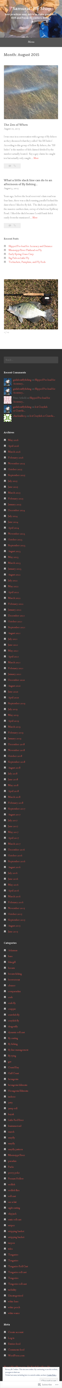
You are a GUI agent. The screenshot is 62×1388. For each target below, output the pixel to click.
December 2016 (16, 849)
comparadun (14, 991)
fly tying (12, 1055)
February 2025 (15, 498)
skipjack (12, 1213)
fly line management (18, 1050)
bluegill (12, 962)
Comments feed (16, 1349)
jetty (10, 1102)
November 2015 (16, 908)
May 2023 (13, 557)
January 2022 (14, 610)
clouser (11, 985)
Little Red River (16, 1120)
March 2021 (14, 662)
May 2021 (13, 650)
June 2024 (13, 522)
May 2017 (13, 832)
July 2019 (12, 709)
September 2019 (16, 703)
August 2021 (14, 633)
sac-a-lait (12, 1202)
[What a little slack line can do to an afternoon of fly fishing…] (15, 225)
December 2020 (16, 680)
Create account (15, 1332)
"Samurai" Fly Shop (31, 8)
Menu (31, 42)
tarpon (11, 1243)
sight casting (14, 1208)
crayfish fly (13, 1020)
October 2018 (15, 756)
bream (11, 968)
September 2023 (16, 545)
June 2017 (13, 826)
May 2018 (13, 785)
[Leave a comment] (10, 166)
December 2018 (16, 744)
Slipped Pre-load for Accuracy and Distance (30, 246)
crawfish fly (14, 1015)
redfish (11, 1184)
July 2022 (12, 580)
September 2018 (16, 762)
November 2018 (16, 750)
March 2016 (14, 896)
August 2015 (14, 925)
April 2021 (13, 656)
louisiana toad (14, 1126)
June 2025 (13, 487)
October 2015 (15, 914)
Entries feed (14, 1344)
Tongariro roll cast (17, 1272)
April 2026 (13, 446)
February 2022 (15, 604)
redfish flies (14, 1190)
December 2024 (16, 510)
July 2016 (12, 873)
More (35, 158)
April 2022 (13, 592)
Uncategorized (15, 1295)
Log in (11, 1338)
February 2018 (15, 803)
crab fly (12, 1003)
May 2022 (13, 586)
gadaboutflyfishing (22, 380)
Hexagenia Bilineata (18, 1091)
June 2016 (13, 879)
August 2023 (14, 551)
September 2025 (16, 475)
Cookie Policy (51, 1375)
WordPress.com (16, 1355)
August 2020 (14, 686)
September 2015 (16, 920)
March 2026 (14, 452)
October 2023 (15, 539)
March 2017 (14, 844)
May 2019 (13, 715)
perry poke (14, 1173)
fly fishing (13, 1044)
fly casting (13, 1038)
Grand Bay (13, 1067)
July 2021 (12, 639)
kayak (11, 1114)
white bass (13, 1301)
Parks (11, 1167)
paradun (12, 1161)
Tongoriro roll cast (17, 1284)
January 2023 (14, 569)
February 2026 (15, 457)
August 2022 (14, 574)
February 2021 (15, 668)
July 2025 (12, 481)
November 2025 (16, 463)
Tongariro (13, 1254)
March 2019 (14, 727)
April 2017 (13, 838)
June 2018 (13, 779)
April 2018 (13, 791)
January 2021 (14, 674)
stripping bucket (16, 1237)
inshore (12, 1096)
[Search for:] (31, 360)
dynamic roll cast (16, 1032)
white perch (14, 1307)
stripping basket (16, 1231)
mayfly (11, 1137)
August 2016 (14, 867)
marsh (11, 1132)
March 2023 (14, 563)
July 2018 (12, 773)
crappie (12, 1009)
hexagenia (13, 1079)
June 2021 (13, 645)
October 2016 (15, 855)
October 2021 (15, 621)
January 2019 (14, 738)
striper (11, 1225)
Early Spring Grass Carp (21, 254)
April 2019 (13, 721)
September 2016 (16, 861)
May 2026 (13, 440)
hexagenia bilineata (17, 1085)
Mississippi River (16, 1155)
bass (10, 956)
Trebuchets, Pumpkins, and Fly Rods (27, 262)
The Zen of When (16, 125)
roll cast (12, 1196)
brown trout (14, 979)
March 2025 (14, 493)
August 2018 (14, 768)
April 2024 (13, 528)
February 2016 (15, 902)
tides (10, 1249)
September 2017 (16, 808)
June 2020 (13, 691)
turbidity (12, 1290)
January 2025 (14, 504)
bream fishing (15, 974)
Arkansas (12, 950)
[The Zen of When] (15, 166)
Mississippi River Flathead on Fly (25, 250)
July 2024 (12, 516)
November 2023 (16, 533)
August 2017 (14, 814)
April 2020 (13, 697)
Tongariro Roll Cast (18, 1266)
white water (14, 1313)
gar (9, 1061)
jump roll (12, 1108)
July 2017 (12, 820)
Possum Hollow (16, 1178)
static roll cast (14, 1219)
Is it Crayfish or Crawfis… (42, 416)
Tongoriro (13, 1278)
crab (10, 997)
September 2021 (16, 627)
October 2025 (15, 469)
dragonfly (13, 1026)
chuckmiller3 (19, 416)
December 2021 (16, 615)
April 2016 (13, 890)
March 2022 (14, 598)
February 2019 (15, 732)
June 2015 (13, 931)
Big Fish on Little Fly (19, 258)
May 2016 (13, 885)
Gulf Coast (13, 1073)
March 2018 (14, 797)
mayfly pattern (15, 1149)
